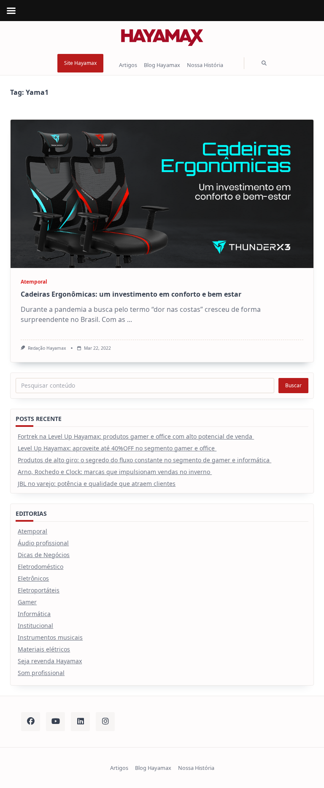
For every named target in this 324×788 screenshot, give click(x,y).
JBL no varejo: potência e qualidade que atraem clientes (97, 484)
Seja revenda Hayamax (50, 661)
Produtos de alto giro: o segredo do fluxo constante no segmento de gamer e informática (144, 460)
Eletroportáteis (38, 590)
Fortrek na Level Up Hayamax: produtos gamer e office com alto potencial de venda (136, 436)
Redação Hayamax (47, 348)
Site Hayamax (80, 63)
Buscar (293, 385)
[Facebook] (30, 721)
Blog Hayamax (162, 65)
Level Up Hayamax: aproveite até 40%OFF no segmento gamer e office (117, 448)
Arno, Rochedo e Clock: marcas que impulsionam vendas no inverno (115, 472)
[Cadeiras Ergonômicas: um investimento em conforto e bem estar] (162, 194)
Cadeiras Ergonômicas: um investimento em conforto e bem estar (131, 294)
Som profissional (41, 673)
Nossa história (205, 65)
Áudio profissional (43, 543)
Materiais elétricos (44, 649)
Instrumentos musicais (50, 637)
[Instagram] (105, 721)
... (129, 319)
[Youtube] (55, 721)
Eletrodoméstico (40, 567)
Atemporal (34, 281)
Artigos (128, 65)
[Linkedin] (80, 721)
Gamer (27, 602)
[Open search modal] (264, 63)
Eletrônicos (33, 578)
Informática (34, 614)
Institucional (35, 626)
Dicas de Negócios (44, 555)
